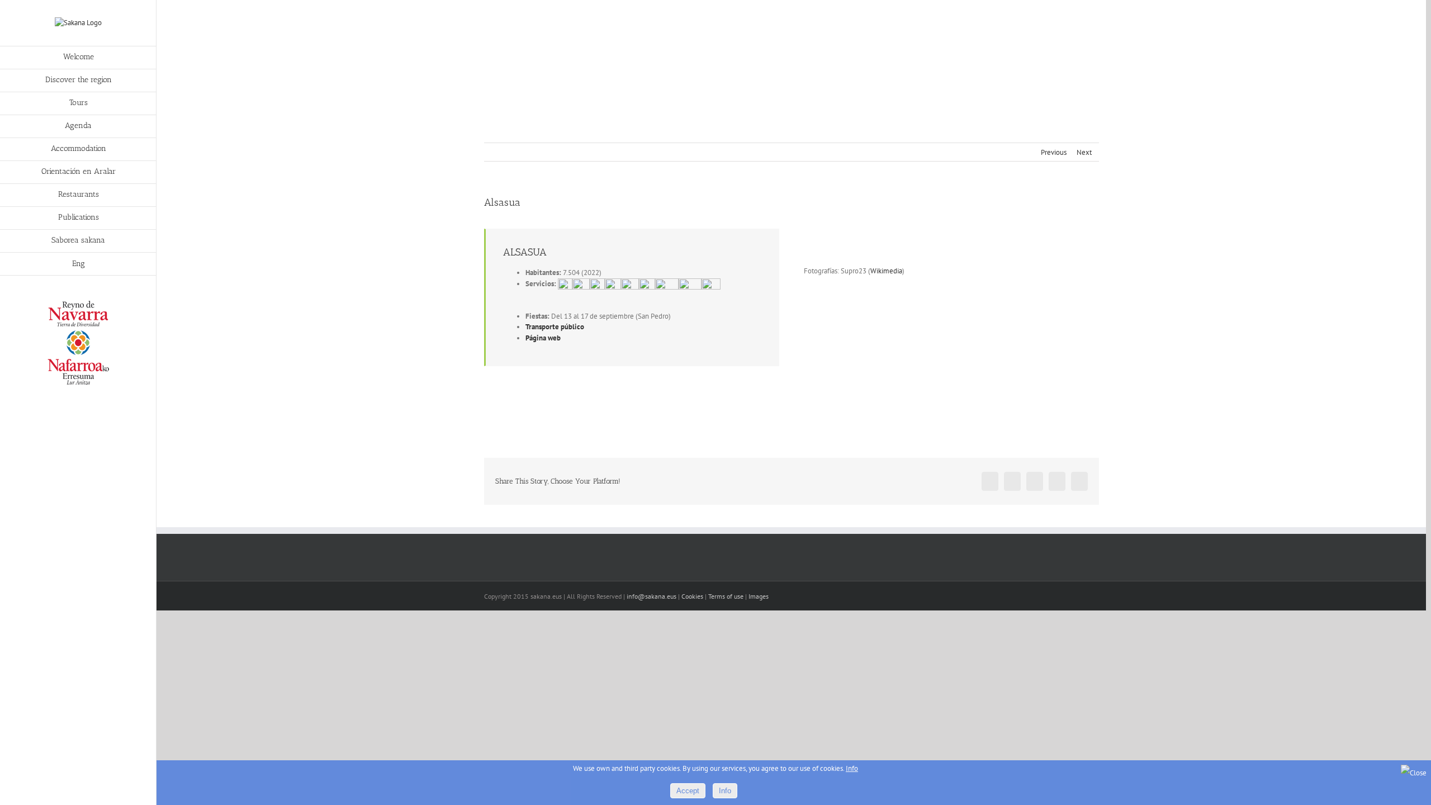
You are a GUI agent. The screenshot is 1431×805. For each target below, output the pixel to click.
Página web (543, 338)
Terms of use (725, 596)
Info (852, 768)
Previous (1054, 152)
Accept (687, 791)
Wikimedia (886, 271)
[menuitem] (78, 57)
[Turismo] (78, 303)
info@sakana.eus (651, 596)
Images (758, 596)
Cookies (692, 596)
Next (1084, 152)
